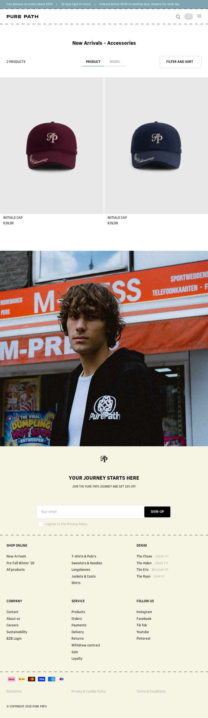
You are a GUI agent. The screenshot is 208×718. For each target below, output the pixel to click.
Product (93, 62)
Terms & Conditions (150, 691)
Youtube (142, 632)
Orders (77, 619)
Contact (12, 612)
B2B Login (14, 638)
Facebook (143, 619)
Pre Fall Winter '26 (20, 563)
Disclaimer (14, 691)
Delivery (78, 632)
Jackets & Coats (84, 576)
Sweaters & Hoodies (87, 563)
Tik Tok (141, 625)
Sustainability (16, 632)
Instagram (144, 612)
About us (13, 619)
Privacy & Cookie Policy (89, 691)
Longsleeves (81, 570)
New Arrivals (16, 556)
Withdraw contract (86, 645)
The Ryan (150, 576)
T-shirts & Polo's (84, 556)
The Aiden (152, 563)
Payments (79, 625)
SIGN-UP (157, 512)
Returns (78, 638)
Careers (12, 625)
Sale (75, 652)
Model (115, 62)
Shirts (76, 583)
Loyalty (77, 659)
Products (78, 612)
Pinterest (143, 638)
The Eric (152, 570)
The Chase (152, 556)
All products (15, 570)
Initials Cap (12, 218)
